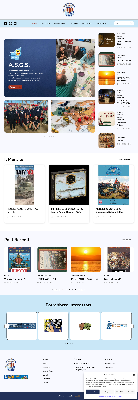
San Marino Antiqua (121, 123)
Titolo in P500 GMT (113, 279)
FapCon (120, 140)
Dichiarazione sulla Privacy (114, 396)
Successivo (82, 290)
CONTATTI (101, 23)
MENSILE (74, 23)
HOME (34, 23)
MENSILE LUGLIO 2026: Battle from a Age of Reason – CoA (67, 210)
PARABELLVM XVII (124, 61)
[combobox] (121, 23)
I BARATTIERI (87, 23)
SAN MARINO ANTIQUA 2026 (123, 101)
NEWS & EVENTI (60, 23)
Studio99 (76, 396)
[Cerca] (131, 23)
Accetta (93, 392)
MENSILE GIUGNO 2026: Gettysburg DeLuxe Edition (110, 210)
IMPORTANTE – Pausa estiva (123, 79)
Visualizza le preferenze (125, 392)
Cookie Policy (102, 396)
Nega (107, 392)
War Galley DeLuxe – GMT (16, 279)
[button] (134, 375)
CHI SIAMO (45, 23)
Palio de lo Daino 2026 (124, 42)
